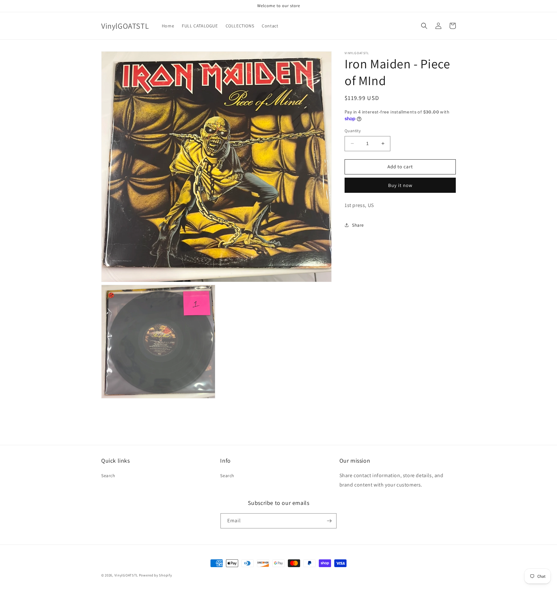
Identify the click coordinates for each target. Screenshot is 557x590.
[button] (424, 26)
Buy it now (400, 185)
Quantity (353, 130)
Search (108, 475)
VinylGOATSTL (126, 575)
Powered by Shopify (155, 575)
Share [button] (358, 225)
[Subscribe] (329, 520)
